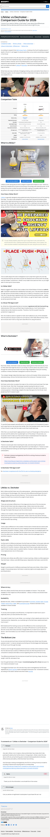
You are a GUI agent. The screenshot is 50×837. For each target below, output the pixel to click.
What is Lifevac (17, 43)
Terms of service (17, 831)
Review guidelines (9, 831)
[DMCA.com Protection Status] (4, 822)
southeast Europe (24, 603)
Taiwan (3, 603)
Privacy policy (33, 831)
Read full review (24, 362)
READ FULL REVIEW (38, 181)
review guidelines (8, 31)
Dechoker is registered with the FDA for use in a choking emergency (22, 471)
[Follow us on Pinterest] (16, 825)
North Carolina (13, 669)
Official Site (25, 117)
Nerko (11, 728)
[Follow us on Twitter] (13, 825)
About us (3, 831)
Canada (37, 601)
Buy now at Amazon (12, 362)
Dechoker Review (41, 139)
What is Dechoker (28, 43)
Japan (14, 603)
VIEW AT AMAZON (26, 181)
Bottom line (25, 46)
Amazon (25, 118)
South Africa (8, 603)
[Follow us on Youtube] (6, 825)
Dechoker (24, 65)
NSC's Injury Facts (22, 50)
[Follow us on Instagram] (11, 825)
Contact (39, 831)
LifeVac (18, 65)
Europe (46, 601)
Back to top (4, 806)
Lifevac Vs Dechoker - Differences (10, 46)
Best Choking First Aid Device (26, 36)
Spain (42, 601)
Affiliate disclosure (26, 831)
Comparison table (6, 43)
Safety (6, 11)
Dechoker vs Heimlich (37, 362)
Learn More (35, 30)
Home (2, 11)
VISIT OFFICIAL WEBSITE (12, 181)
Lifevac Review (38, 36)
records (30, 671)
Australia (32, 601)
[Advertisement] (25, 327)
